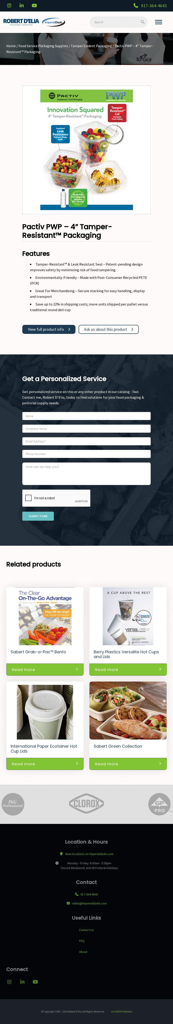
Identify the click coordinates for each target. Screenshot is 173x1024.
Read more (23, 669)
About (83, 952)
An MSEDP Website (121, 1011)
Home (11, 46)
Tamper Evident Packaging (91, 46)
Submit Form (38, 516)
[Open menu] (159, 22)
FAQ (81, 941)
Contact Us (86, 930)
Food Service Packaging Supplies (43, 46)
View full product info (46, 329)
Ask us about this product (105, 329)
